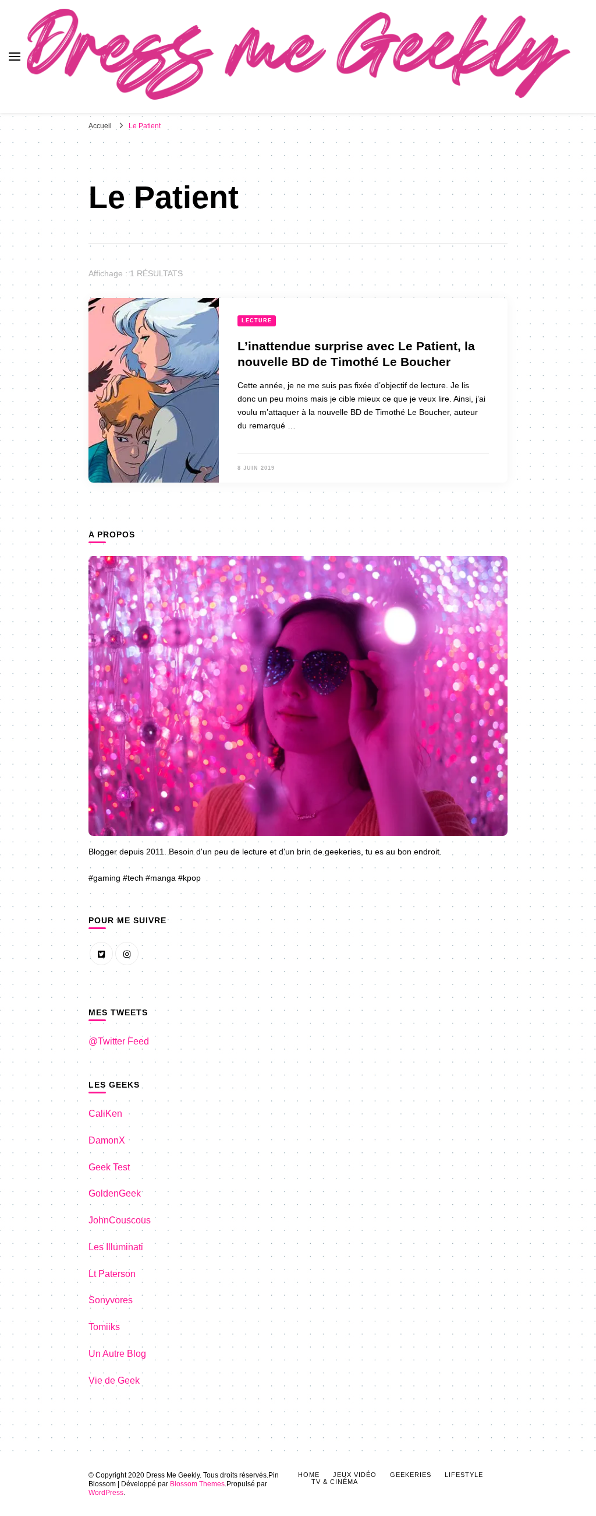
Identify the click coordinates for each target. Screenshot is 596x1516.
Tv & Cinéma (334, 1481)
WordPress (105, 1493)
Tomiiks (104, 1327)
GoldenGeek (114, 1193)
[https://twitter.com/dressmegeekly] (101, 953)
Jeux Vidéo (355, 1474)
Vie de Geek (114, 1380)
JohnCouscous (119, 1220)
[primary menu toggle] (14, 56)
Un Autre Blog (117, 1354)
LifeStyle (464, 1474)
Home (309, 1474)
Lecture (257, 320)
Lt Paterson (112, 1274)
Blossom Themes (197, 1484)
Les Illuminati (115, 1247)
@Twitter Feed (118, 1041)
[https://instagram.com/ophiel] (127, 953)
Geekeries (410, 1474)
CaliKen (105, 1113)
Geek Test (109, 1167)
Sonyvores (110, 1300)
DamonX (106, 1140)
